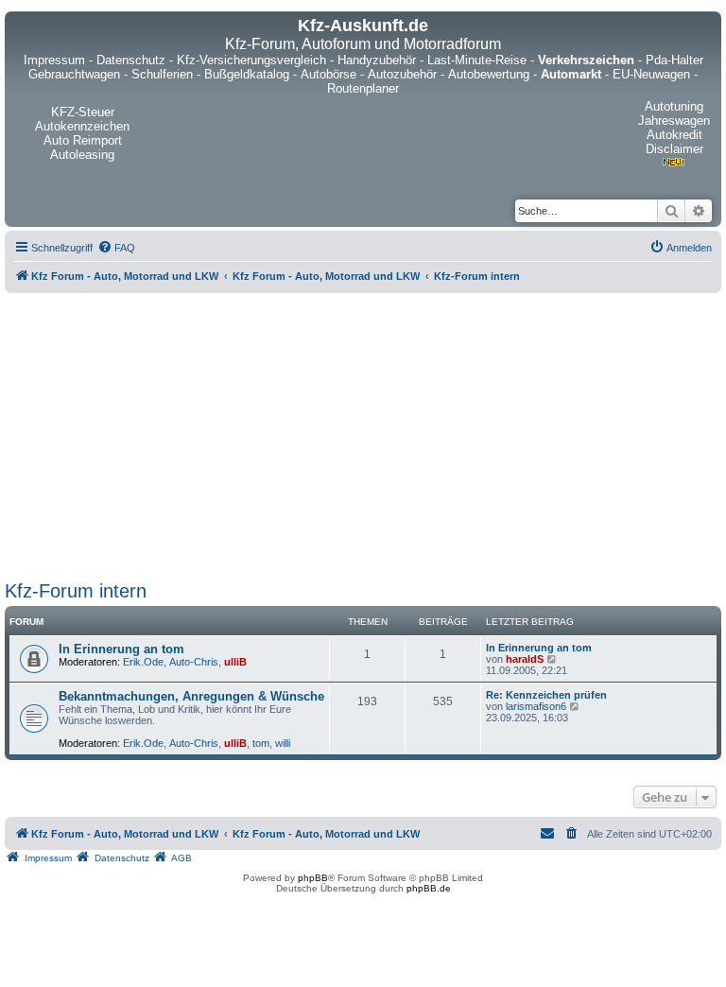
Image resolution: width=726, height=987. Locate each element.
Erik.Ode (143, 661)
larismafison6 (536, 706)
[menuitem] (116, 247)
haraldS (525, 659)
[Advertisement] (363, 433)
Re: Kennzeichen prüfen (546, 695)
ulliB (235, 661)
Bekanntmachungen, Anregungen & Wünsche (191, 696)
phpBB (313, 878)
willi (282, 743)
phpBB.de (428, 888)
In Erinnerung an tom (121, 649)
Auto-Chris (193, 661)
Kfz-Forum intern (76, 590)
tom (260, 743)
